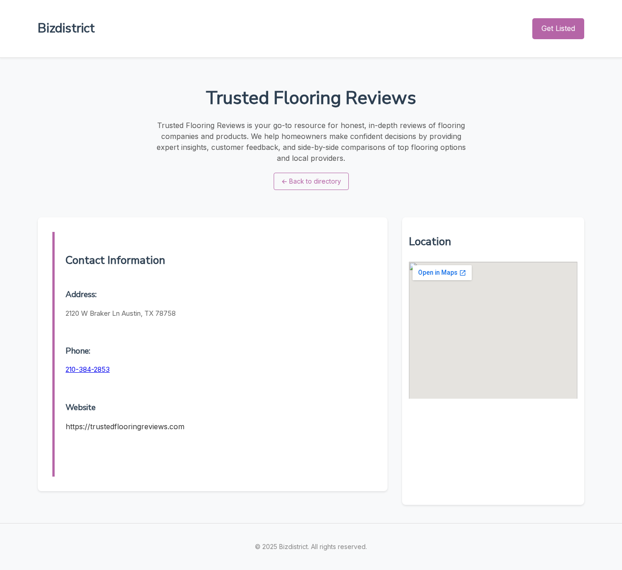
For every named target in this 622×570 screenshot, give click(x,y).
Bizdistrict (66, 28)
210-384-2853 (88, 369)
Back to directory (311, 181)
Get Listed (558, 28)
